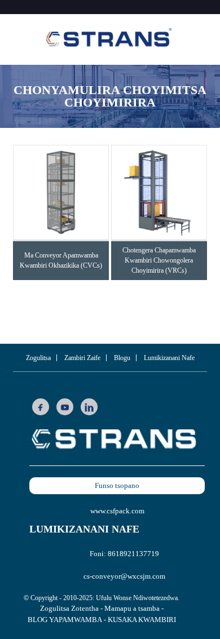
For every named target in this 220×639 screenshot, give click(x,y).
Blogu (122, 357)
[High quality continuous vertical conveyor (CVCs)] (61, 192)
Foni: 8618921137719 (124, 553)
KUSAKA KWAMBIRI (142, 619)
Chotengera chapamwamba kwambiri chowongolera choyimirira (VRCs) (159, 260)
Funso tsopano (117, 485)
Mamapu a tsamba (132, 608)
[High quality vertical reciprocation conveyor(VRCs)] (159, 192)
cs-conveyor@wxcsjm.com (124, 576)
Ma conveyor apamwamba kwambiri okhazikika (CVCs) (61, 260)
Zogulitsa (38, 357)
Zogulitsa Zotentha (69, 608)
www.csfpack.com (117, 511)
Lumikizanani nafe (169, 357)
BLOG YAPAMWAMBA (65, 619)
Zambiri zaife (82, 357)
